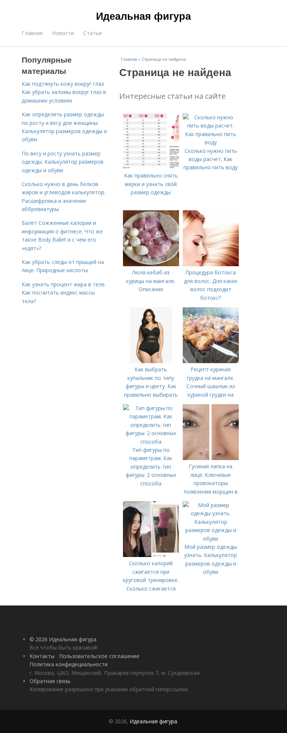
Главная (32, 33)
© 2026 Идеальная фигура (63, 639)
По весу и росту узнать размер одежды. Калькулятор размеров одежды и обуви (63, 162)
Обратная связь (50, 681)
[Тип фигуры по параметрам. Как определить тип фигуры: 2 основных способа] (151, 441)
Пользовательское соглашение (99, 656)
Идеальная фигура (143, 16)
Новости (63, 33)
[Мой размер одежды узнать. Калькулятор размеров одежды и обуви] (211, 538)
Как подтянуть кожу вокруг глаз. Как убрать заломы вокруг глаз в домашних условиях (64, 92)
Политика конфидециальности (69, 664)
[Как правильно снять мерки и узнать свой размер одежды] (151, 167)
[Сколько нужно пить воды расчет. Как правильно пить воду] (211, 142)
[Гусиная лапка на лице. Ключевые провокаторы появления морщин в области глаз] (211, 458)
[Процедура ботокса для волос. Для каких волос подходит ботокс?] (211, 264)
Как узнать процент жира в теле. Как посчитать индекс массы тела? (64, 293)
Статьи (92, 33)
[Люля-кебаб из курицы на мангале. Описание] (151, 264)
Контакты (42, 656)
